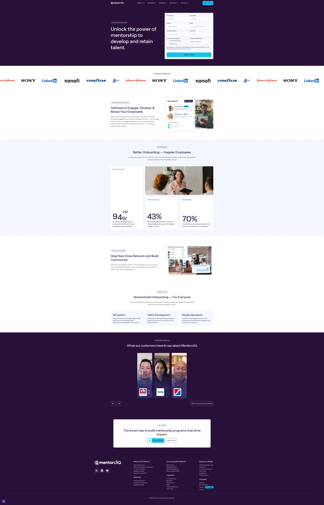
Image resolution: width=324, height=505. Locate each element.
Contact (201, 489)
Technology (169, 489)
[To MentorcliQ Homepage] (117, 3)
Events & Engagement (172, 469)
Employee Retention (139, 481)
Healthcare (169, 481)
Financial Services (171, 479)
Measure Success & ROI (140, 473)
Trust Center (202, 471)
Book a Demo (189, 55)
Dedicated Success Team (206, 465)
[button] (128, 375)
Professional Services (172, 487)
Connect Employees (139, 469)
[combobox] (200, 42)
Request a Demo (204, 475)
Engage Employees (139, 471)
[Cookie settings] (4, 501)
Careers (206, 487)
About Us (201, 483)
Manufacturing (170, 483)
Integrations (202, 467)
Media (168, 485)
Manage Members (171, 467)
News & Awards (203, 485)
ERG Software (170, 465)
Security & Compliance (205, 469)
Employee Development (140, 483)
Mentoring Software (139, 465)
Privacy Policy (187, 49)
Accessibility (202, 473)
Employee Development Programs (143, 467)
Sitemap (172, 498)
